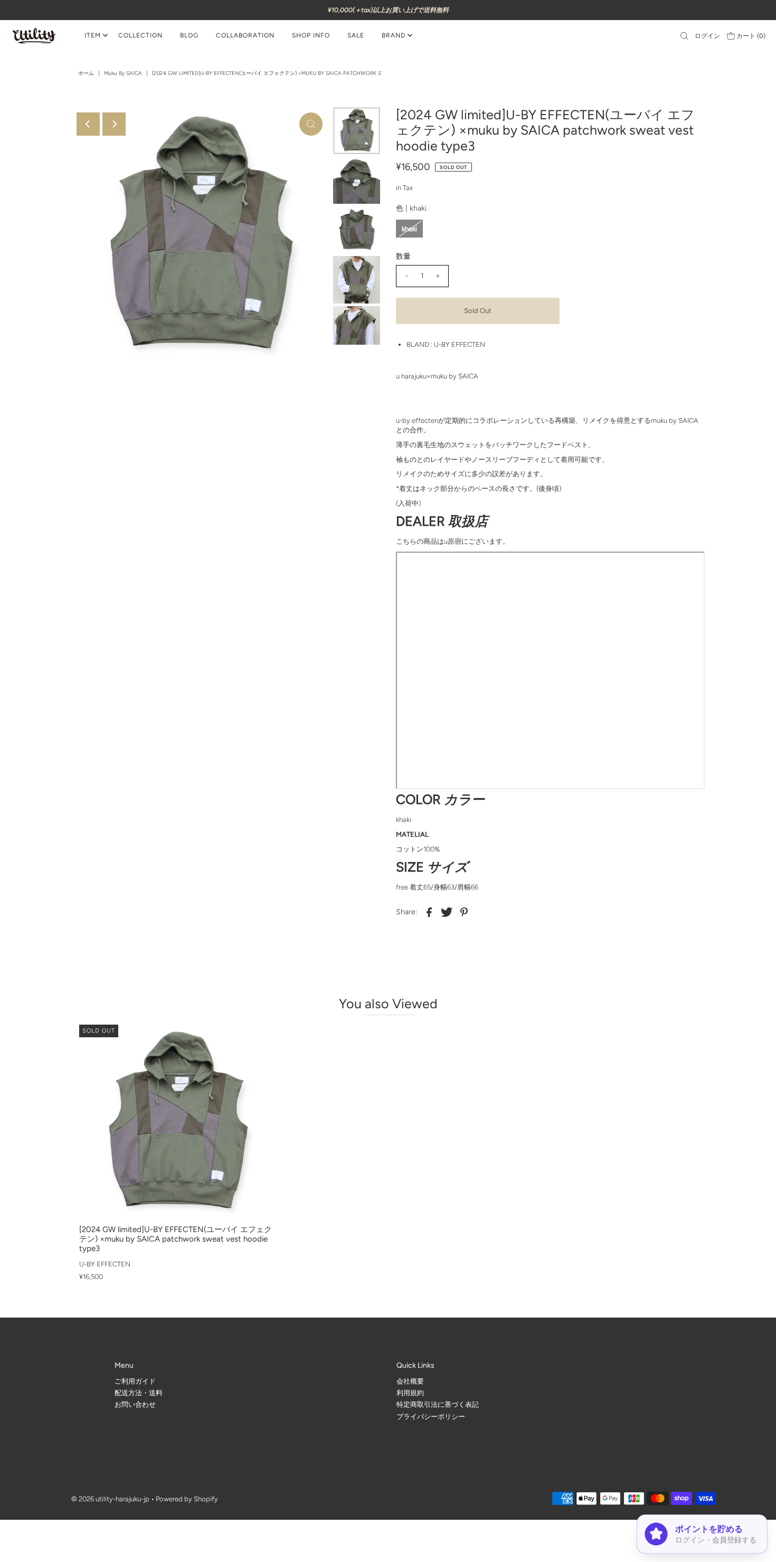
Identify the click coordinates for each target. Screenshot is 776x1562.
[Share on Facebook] (429, 912)
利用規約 (410, 1393)
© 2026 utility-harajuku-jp (110, 1499)
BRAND (393, 35)
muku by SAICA (123, 73)
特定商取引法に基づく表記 (437, 1404)
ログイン (707, 36)
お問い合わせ (135, 1404)
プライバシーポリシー (430, 1417)
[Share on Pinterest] (464, 912)
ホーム (86, 73)
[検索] (684, 36)
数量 (403, 256)
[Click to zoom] (311, 124)
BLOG (189, 35)
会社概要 (410, 1381)
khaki (409, 229)
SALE (355, 35)
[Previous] (88, 124)
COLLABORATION (245, 35)
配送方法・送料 (139, 1393)
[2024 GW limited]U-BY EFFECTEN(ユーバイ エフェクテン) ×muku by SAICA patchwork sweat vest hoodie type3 (175, 1239)
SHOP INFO (311, 35)
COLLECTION (140, 35)
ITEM (92, 35)
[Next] (114, 124)
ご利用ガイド (135, 1381)
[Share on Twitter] (447, 912)
